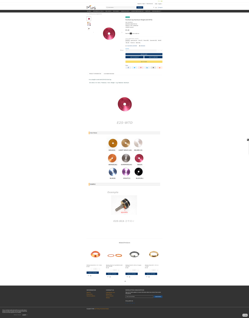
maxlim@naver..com (110, 292)
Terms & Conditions (91, 296)
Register (139, 3)
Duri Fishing (91, 7)
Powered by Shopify (104, 308)
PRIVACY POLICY (17, 314)
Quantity (127, 48)
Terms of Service (109, 296)
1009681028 (135, 25)
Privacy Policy (90, 294)
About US (89, 292)
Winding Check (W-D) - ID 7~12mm (94, 265)
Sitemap (108, 297)
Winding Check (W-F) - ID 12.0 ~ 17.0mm (152, 266)
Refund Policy (109, 294)
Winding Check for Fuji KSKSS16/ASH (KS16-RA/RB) (114, 266)
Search (140, 7)
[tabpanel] (134, 263)
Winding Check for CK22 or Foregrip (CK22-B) (133, 266)
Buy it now (144, 61)
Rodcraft (132, 27)
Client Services (149, 3)
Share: (126, 65)
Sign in (144, 3)
